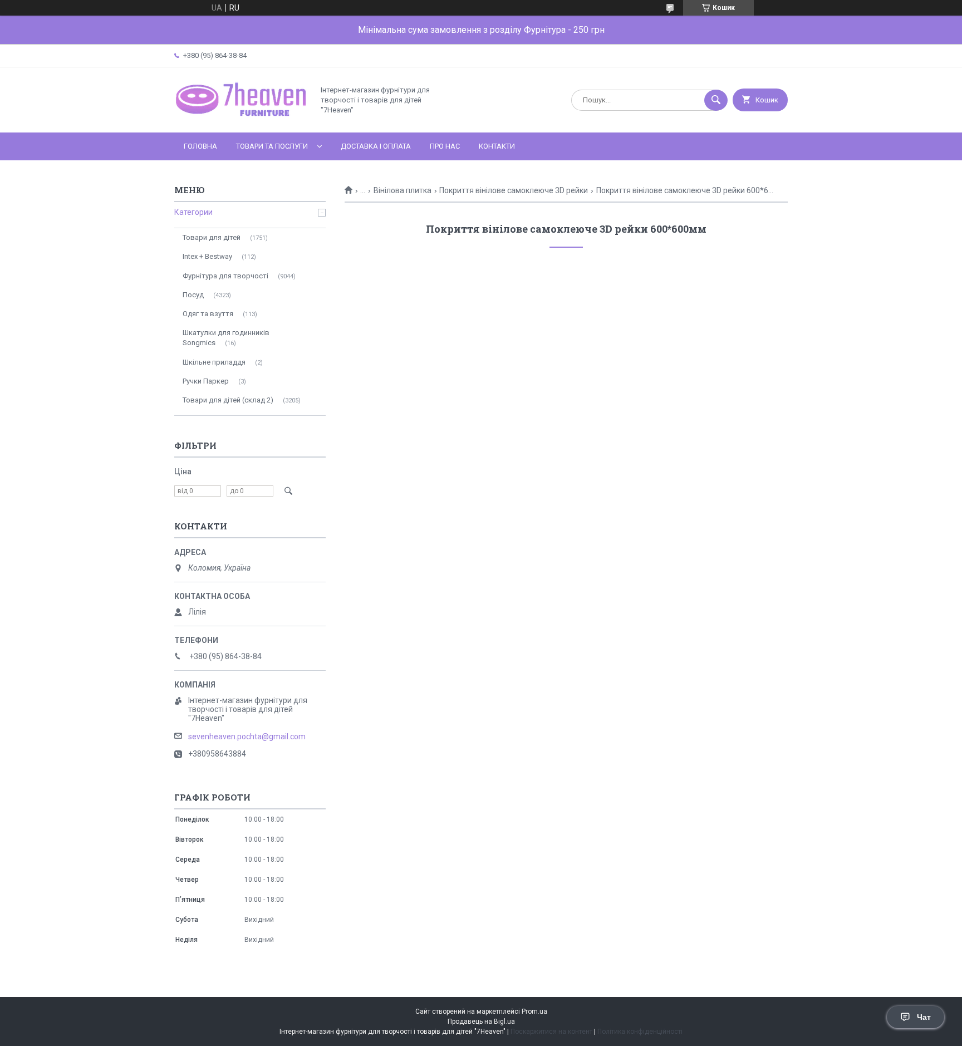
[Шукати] (716, 100)
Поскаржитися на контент (551, 1031)
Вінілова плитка (402, 190)
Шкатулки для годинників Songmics (226, 337)
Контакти (497, 146)
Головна (200, 146)
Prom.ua (534, 1011)
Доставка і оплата (376, 146)
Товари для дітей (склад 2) (228, 400)
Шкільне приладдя (214, 362)
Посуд (193, 295)
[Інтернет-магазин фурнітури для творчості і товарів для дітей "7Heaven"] (241, 118)
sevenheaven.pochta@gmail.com (247, 736)
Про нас (445, 146)
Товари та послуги (272, 146)
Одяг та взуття (208, 314)
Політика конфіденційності (640, 1031)
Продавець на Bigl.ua (481, 1021)
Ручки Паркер (206, 381)
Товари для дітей (211, 237)
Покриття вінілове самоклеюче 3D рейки (513, 190)
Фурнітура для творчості (225, 276)
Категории (193, 212)
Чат (924, 1017)
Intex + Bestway (207, 256)
